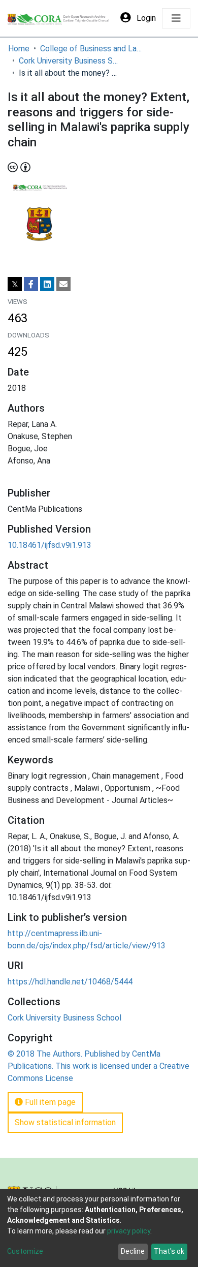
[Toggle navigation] (176, 18)
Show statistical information (65, 1122)
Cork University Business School (69, 61)
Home (18, 48)
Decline (133, 1251)
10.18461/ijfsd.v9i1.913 (49, 545)
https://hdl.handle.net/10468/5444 (70, 981)
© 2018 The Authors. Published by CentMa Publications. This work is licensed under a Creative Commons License (98, 1066)
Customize (25, 1251)
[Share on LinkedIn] (47, 284)
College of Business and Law (91, 48)
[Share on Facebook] (31, 284)
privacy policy (128, 1231)
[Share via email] (63, 284)
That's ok (169, 1251)
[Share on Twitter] (15, 284)
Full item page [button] (49, 1102)
